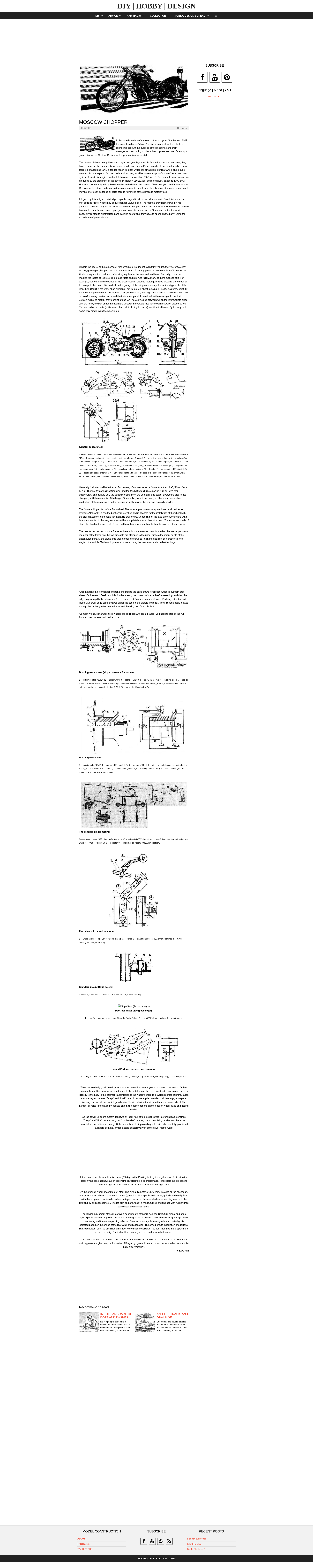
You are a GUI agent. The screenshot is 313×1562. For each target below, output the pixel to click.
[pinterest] (160, 1541)
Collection (158, 15)
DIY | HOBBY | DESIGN (156, 6)
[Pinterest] (227, 77)
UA (214, 96)
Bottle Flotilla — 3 (196, 1549)
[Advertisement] (156, 39)
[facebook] (143, 1541)
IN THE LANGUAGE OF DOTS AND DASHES (116, 1315)
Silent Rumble (194, 1544)
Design (184, 128)
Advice (113, 15)
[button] (102, 15)
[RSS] (169, 1541)
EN (209, 96)
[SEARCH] (216, 15)
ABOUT (81, 1538)
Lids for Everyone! (196, 1538)
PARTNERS (83, 1544)
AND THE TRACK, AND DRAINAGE (172, 1315)
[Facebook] (202, 77)
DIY (97, 15)
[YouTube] (214, 77)
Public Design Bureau (190, 15)
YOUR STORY (84, 1549)
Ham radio (134, 15)
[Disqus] (134, 1390)
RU (219, 96)
